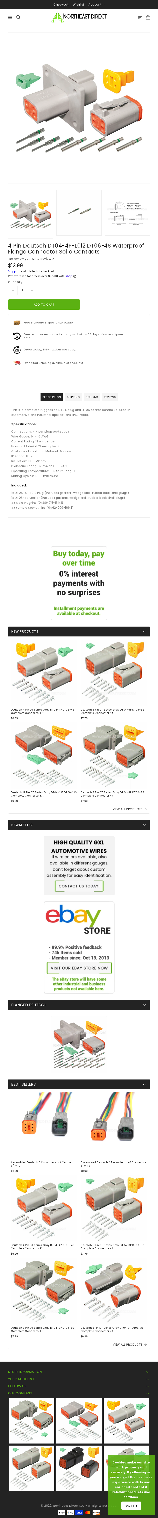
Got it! (131, 1506)
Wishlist (78, 4)
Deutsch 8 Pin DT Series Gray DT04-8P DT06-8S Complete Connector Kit (112, 794)
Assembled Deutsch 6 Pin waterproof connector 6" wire (43, 1164)
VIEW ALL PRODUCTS (128, 809)
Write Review (41, 259)
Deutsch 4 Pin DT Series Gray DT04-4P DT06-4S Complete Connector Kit (42, 711)
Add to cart (44, 304)
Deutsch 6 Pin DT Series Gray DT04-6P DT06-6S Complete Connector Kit (112, 711)
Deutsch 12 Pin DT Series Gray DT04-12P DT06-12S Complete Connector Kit (44, 794)
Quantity (15, 282)
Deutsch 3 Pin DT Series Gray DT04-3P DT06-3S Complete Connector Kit (112, 1329)
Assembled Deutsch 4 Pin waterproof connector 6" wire (113, 1164)
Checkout (61, 4)
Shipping (14, 271)
